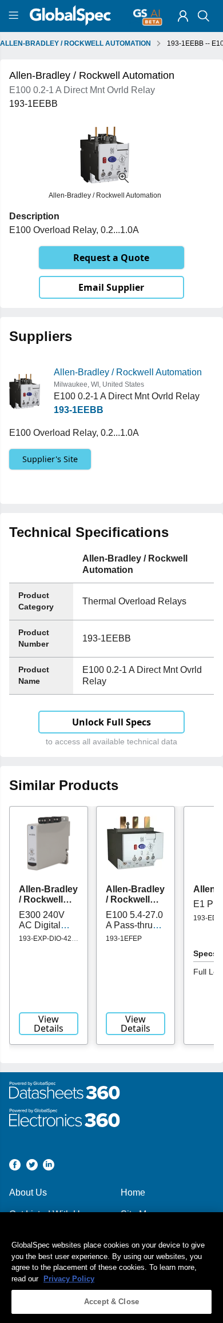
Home (133, 1192)
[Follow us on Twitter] (32, 1166)
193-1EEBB (78, 410)
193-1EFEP (124, 939)
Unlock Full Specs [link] (111, 722)
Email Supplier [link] (111, 287)
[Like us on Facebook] (15, 1166)
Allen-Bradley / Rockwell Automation (128, 372)
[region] (111, 1267)
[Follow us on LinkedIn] (48, 1166)
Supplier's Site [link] (50, 459)
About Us (28, 1192)
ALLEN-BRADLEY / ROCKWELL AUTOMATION (75, 43)
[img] (183, 16)
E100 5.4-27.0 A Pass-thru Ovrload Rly (134, 925)
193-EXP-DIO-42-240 (46, 943)
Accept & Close (111, 1301)
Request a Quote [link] (111, 257)
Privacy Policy (68, 1278)
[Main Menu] (15, 16)
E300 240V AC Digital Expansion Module (42, 930)
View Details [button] (48, 1024)
